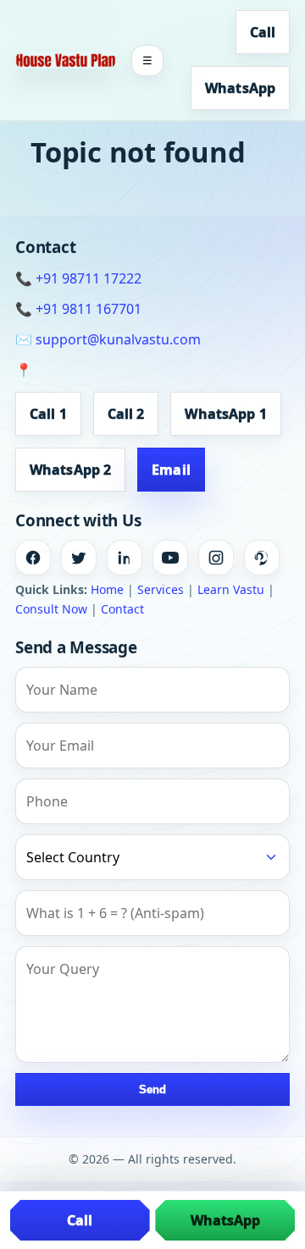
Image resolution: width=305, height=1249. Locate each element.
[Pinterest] (262, 557)
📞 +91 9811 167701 (78, 309)
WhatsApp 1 (225, 413)
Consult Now (51, 609)
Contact (122, 609)
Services (160, 589)
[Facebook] (33, 557)
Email (171, 469)
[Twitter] (79, 557)
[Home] (65, 60)
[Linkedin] (124, 557)
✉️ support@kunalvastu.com (108, 339)
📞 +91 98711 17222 (78, 278)
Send (152, 1089)
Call (262, 32)
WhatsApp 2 (70, 469)
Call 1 (48, 413)
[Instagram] (216, 557)
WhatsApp (240, 88)
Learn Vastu (230, 589)
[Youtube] (170, 557)
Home (107, 589)
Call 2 (126, 413)
